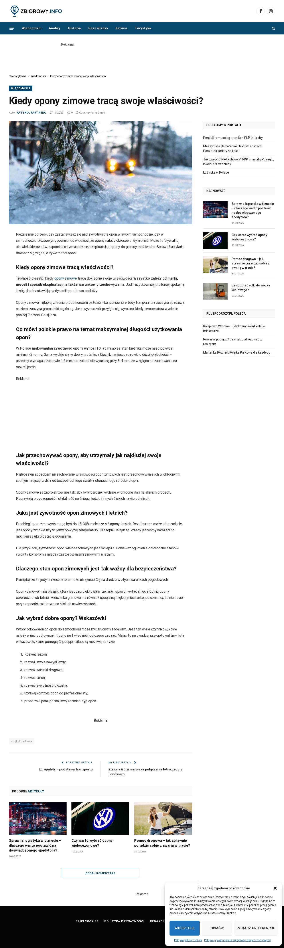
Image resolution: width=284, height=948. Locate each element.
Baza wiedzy (98, 28)
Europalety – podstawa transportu (66, 769)
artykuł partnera (21, 741)
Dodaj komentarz (100, 873)
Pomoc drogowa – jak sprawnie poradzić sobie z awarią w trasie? (162, 843)
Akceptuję (184, 928)
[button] (275, 888)
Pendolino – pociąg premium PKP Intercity (233, 138)
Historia (74, 28)
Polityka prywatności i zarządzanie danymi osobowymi (237, 940)
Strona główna (17, 76)
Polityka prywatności (124, 921)
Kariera (121, 28)
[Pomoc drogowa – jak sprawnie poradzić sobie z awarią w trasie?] (163, 818)
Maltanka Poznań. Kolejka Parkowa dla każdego (236, 352)
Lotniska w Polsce (216, 172)
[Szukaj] (273, 28)
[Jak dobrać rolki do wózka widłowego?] (215, 291)
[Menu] (12, 28)
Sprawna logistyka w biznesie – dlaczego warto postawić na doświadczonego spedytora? (35, 845)
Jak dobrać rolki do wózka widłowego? (251, 288)
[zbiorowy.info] (36, 11)
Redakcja (158, 921)
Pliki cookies (87, 921)
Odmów (217, 928)
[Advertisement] (142, 57)
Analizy (54, 28)
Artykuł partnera (31, 112)
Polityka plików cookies (188, 940)
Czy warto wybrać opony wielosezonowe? (91, 843)
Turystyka (143, 28)
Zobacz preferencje (256, 928)
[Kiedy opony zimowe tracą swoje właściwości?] (100, 172)
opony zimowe (65, 278)
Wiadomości (31, 28)
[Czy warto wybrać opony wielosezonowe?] (100, 818)
